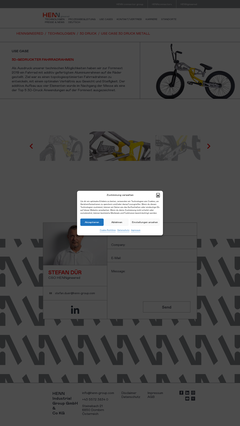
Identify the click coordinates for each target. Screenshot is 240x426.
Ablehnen (116, 222)
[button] (158, 194)
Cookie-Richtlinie (108, 230)
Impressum (135, 230)
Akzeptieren (92, 222)
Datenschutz (123, 230)
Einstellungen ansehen (145, 222)
